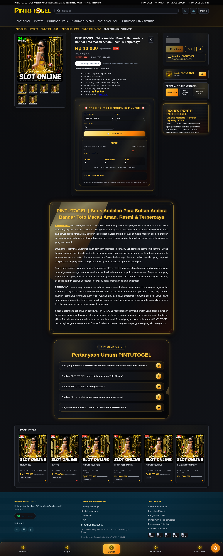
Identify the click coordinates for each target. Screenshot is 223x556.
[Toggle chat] (215, 548)
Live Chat (199, 551)
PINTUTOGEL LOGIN (175, 3)
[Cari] (58, 10)
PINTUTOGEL (146, 3)
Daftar (111, 552)
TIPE (117, 114)
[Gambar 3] (44, 89)
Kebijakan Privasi (156, 511)
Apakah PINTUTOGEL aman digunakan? (83, 386)
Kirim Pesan (27, 516)
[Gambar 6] (33, 100)
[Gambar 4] (55, 89)
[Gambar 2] (33, 89)
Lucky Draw (172, 92)
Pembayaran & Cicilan (158, 524)
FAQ (83, 520)
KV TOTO (159, 3)
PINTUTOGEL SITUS (57, 21)
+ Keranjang (174, 49)
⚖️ (193, 11)
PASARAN (89, 114)
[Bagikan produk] (151, 40)
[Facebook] (17, 529)
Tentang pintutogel (90, 507)
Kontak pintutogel (89, 511)
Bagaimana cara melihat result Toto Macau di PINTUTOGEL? (94, 407)
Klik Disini (103, 94)
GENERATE (114, 134)
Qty (167, 36)
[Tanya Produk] (199, 49)
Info (202, 74)
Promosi (23, 551)
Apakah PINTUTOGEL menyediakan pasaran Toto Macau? (92, 376)
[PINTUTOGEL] (32, 11)
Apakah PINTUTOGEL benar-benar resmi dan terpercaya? (92, 397)
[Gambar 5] (22, 100)
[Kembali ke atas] (216, 540)
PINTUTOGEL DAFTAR (198, 3)
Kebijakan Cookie (156, 515)
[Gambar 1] (22, 89)
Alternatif (155, 551)
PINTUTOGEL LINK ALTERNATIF (138, 21)
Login (67, 551)
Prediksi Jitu (199, 92)
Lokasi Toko (87, 515)
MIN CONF (88, 123)
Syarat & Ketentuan (157, 507)
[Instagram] (24, 529)
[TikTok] (31, 529)
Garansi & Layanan (157, 529)
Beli (190, 49)
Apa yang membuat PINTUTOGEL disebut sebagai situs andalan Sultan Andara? (104, 365)
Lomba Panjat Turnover (185, 92)
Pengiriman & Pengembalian (162, 520)
